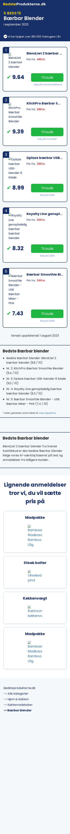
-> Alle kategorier (16, 694)
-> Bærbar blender (18, 710)
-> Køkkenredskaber (18, 705)
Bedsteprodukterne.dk (19, 688)
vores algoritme (47, 412)
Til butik (47, 77)
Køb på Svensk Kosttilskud (48, 84)
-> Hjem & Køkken (16, 699)
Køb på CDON (47, 195)
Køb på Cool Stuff (47, 139)
